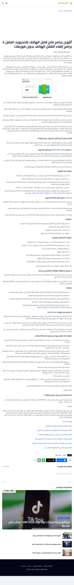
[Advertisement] (37, 25)
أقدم (4, 482)
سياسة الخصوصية (48, 566)
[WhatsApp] (43, 460)
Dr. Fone (67, 197)
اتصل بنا (23, 566)
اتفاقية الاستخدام (37, 566)
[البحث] (3, 3)
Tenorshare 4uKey (58, 149)
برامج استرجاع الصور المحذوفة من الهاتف (58, 425)
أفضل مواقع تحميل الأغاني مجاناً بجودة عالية (46, 544)
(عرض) (55, 52)
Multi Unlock (51, 312)
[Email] (39, 460)
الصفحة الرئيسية (67, 11)
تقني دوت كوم (30, 569)
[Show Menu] (71, 3)
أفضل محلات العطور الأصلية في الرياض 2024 (46, 553)
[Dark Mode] (6, 3)
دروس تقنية (58, 455)
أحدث (69, 482)
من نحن (29, 566)
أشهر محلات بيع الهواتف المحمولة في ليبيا (47, 535)
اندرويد (60, 11)
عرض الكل (6, 466)
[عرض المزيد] (35, 460)
